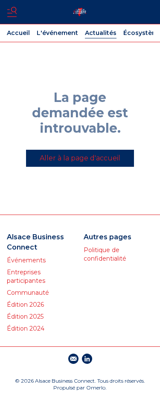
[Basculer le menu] (12, 12)
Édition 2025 (25, 316)
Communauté (28, 292)
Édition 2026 (25, 304)
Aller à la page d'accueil (80, 158)
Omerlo (95, 387)
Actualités (100, 33)
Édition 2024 (25, 328)
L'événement (57, 33)
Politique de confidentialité (105, 254)
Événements (26, 260)
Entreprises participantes (26, 276)
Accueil (18, 33)
